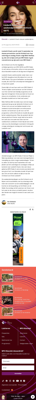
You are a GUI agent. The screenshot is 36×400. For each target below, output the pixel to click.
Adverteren (23, 333)
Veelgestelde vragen (26, 343)
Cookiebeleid (6, 390)
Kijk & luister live (7, 340)
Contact (22, 340)
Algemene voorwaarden (9, 385)
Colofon (22, 336)
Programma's (6, 343)
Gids (3, 336)
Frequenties (5, 333)
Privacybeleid (22, 385)
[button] (33, 397)
